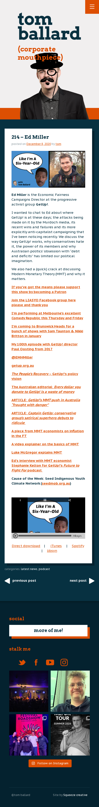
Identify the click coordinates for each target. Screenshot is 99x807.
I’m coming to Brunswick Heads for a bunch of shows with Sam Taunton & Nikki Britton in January (47, 331)
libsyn (52, 550)
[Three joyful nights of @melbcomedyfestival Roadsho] (27, 735)
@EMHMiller (22, 357)
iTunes (56, 546)
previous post (24, 580)
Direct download (26, 546)
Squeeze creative (75, 795)
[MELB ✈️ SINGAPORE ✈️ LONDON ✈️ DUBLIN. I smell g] (71, 691)
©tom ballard (21, 795)
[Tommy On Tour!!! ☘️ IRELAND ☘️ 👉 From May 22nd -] (71, 735)
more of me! (48, 630)
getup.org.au (23, 365)
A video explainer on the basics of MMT (45, 444)
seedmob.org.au (56, 483)
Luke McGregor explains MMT (37, 452)
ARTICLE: (44, 418)
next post (78, 580)
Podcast (44, 569)
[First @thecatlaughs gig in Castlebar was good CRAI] (27, 691)
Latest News (29, 569)
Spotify (78, 546)
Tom (58, 144)
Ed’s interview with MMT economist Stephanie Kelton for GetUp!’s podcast (45, 465)
